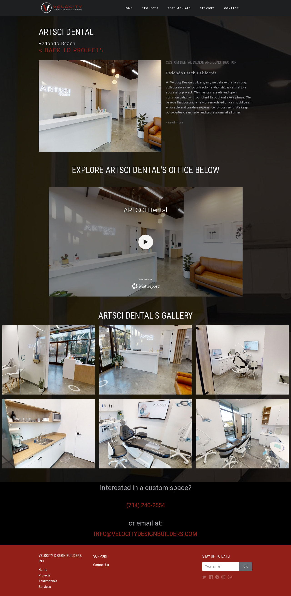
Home (43, 569)
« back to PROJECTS (71, 50)
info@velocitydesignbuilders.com (145, 534)
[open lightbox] (48, 360)
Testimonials (48, 581)
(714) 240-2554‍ (145, 505)
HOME (128, 8)
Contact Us (101, 565)
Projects (44, 575)
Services (45, 586)
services (207, 8)
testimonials (179, 8)
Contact (231, 8)
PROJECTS (150, 8)
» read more (174, 122)
